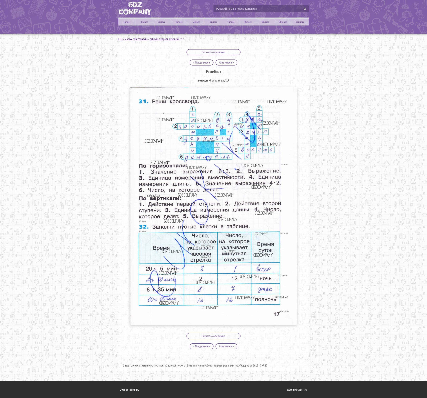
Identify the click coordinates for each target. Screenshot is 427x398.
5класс (196, 22)
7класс (230, 22)
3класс (161, 22)
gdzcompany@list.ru (297, 390)
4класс (178, 22)
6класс (213, 22)
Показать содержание (213, 52)
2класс (144, 22)
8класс (248, 22)
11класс (300, 22)
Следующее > (226, 62)
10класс (283, 22)
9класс (265, 22)
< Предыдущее (201, 62)
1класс (126, 22)
